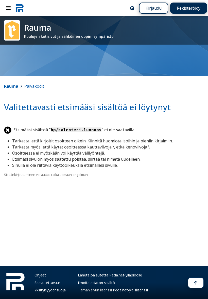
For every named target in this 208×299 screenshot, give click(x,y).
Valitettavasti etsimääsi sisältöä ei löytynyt (87, 107)
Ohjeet (40, 275)
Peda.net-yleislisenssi (130, 290)
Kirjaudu (154, 8)
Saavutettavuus (47, 282)
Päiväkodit (34, 86)
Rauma (11, 86)
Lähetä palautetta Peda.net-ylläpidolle (110, 275)
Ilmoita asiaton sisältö (96, 282)
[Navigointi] (8, 8)
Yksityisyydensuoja (50, 290)
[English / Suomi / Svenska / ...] (132, 8)
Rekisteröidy (188, 8)
